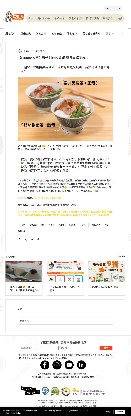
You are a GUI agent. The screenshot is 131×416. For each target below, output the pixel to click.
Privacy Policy (15, 413)
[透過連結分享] (38, 239)
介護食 (51, 225)
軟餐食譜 (56, 33)
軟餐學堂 (83, 225)
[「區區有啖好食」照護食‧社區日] (65, 271)
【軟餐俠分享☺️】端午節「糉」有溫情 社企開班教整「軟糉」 (23, 288)
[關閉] (127, 411)
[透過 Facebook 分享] (19, 239)
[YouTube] (69, 364)
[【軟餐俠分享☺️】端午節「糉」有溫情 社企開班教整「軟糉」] (24, 271)
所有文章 (10, 33)
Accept (120, 411)
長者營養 (71, 225)
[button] (43, 18)
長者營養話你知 (91, 33)
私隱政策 (54, 358)
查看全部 (121, 256)
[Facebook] (44, 364)
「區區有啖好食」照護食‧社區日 (65, 288)
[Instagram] (57, 364)
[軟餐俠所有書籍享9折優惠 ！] (106, 271)
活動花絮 (72, 33)
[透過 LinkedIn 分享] (32, 239)
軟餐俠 (22, 225)
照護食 (61, 225)
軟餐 (43, 225)
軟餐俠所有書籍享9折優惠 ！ (106, 287)
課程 (106, 225)
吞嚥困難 (33, 225)
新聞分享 (41, 33)
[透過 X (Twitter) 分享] (25, 239)
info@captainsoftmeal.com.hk (55, 376)
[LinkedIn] (81, 364)
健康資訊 (26, 33)
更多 (108, 33)
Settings (108, 411)
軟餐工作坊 (95, 225)
